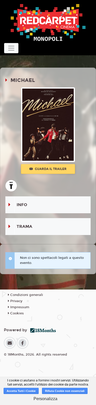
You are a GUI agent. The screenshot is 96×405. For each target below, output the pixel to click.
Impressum (19, 307)
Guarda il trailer (50, 169)
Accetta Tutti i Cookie (21, 390)
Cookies (16, 313)
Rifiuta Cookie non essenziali (64, 390)
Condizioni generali (26, 295)
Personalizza (45, 399)
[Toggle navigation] (11, 48)
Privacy (15, 301)
